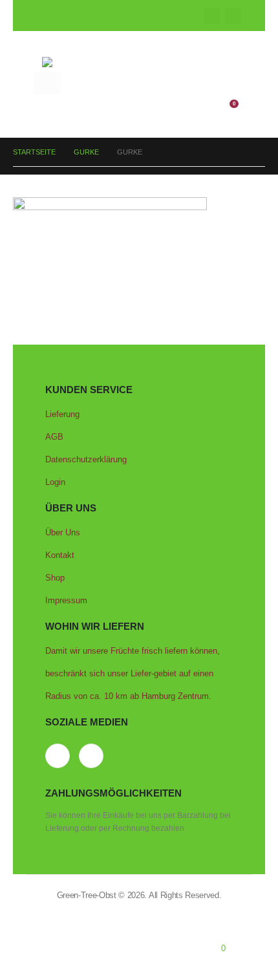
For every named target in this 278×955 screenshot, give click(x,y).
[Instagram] (233, 16)
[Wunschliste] (200, 106)
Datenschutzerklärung (86, 459)
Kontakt (59, 555)
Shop (55, 578)
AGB (54, 437)
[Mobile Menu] (47, 83)
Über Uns (62, 532)
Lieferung (62, 414)
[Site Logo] (139, 62)
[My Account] (181, 106)
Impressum (66, 600)
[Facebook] (212, 16)
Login (55, 482)
